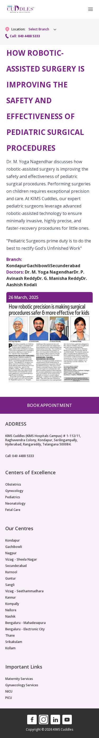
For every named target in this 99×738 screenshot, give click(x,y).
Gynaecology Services (21, 685)
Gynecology (14, 491)
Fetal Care (12, 510)
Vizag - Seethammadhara (24, 591)
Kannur (10, 597)
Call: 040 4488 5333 (25, 36)
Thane (10, 635)
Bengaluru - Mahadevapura (25, 623)
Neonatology (15, 503)
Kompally (12, 604)
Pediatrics (12, 497)
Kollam (10, 648)
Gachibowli (13, 547)
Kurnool (11, 572)
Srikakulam (13, 642)
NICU (8, 691)
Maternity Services (19, 679)
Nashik (10, 616)
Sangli (10, 585)
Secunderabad (16, 566)
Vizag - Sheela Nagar (21, 559)
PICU (8, 698)
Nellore (10, 610)
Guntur (10, 578)
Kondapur (12, 540)
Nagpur (11, 553)
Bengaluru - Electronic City (25, 629)
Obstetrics (13, 484)
